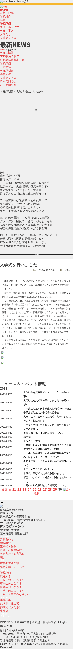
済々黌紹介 (5, 536)
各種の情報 (7, 52)
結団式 (27, 437)
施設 (2, 557)
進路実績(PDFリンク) (13, 566)
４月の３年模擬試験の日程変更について (44, 485)
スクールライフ (7, 597)
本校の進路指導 (9, 563)
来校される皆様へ (32, 441)
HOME (4, 9)
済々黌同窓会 (8, 84)
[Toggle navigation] (9, 7)
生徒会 (4, 610)
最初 (4, 489)
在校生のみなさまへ (12, 579)
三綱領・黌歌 (8, 546)
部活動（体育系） (11, 603)
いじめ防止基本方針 (12, 59)
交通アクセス (8, 37)
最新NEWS (7, 12)
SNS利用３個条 (9, 56)
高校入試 (5, 74)
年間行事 (5, 600)
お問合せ (5, 34)
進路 (2, 560)
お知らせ (4, 570)
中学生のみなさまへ (12, 590)
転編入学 (5, 576)
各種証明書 (7, 70)
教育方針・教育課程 (12, 553)
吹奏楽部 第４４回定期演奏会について (44, 433)
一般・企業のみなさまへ (15, 594)
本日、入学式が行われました (38, 469)
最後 (37, 493)
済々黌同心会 (8, 81)
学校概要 (5, 542)
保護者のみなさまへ (12, 587)
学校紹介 (5, 16)
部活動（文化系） (11, 607)
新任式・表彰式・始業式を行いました (43, 473)
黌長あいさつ (8, 539)
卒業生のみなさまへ (12, 583)
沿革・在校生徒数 (11, 550)
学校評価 (5, 63)
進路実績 (5, 67)
